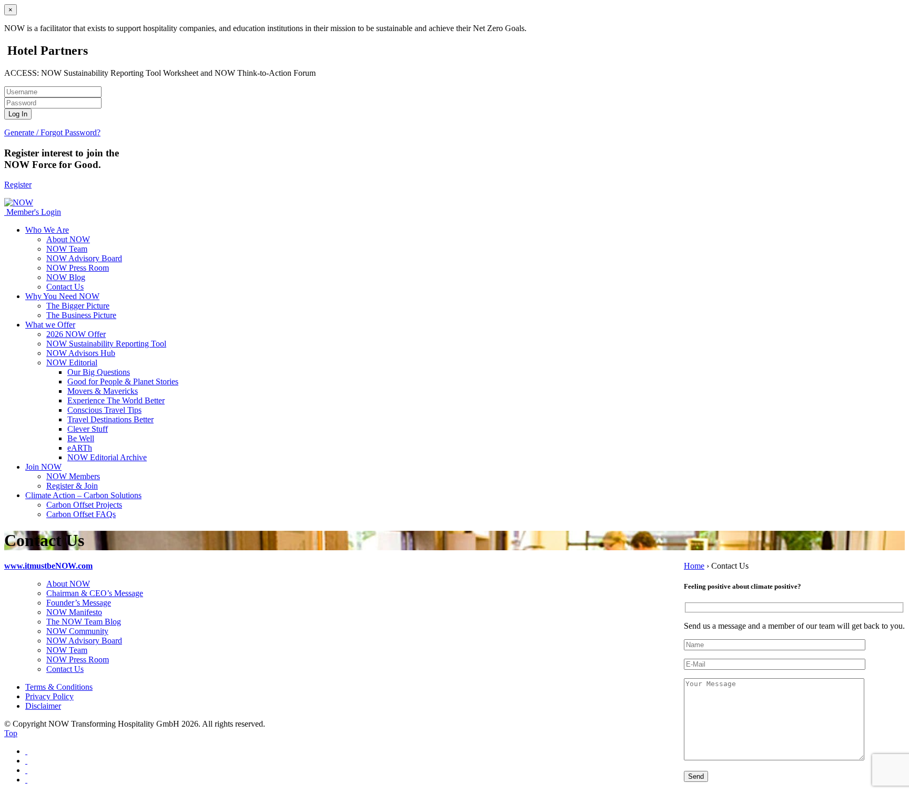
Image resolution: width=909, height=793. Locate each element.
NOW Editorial (71, 362)
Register (18, 184)
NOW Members (73, 476)
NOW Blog (65, 277)
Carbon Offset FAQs (81, 514)
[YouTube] (26, 779)
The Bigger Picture (77, 305)
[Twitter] (26, 760)
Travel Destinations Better (110, 419)
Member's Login (33, 211)
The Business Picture (81, 315)
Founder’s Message (78, 602)
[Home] (5, 211)
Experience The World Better (116, 400)
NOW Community (77, 631)
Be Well (80, 438)
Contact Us (65, 286)
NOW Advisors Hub (80, 353)
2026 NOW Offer (76, 334)
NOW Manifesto (74, 612)
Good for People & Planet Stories (122, 381)
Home (694, 565)
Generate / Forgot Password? (52, 132)
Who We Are (47, 229)
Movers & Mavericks (102, 390)
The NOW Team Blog (83, 621)
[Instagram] (26, 770)
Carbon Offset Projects (84, 504)
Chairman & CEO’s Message (94, 593)
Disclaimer (43, 705)
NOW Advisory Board (84, 258)
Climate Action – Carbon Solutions (83, 495)
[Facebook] (26, 751)
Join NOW (43, 466)
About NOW (68, 239)
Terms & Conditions (59, 686)
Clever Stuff (87, 428)
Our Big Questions (98, 372)
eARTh (79, 447)
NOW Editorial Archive (107, 457)
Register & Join (72, 485)
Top (10, 733)
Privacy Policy (49, 696)
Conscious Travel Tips (104, 409)
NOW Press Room (77, 267)
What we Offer (50, 324)
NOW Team (66, 248)
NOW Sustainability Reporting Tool (106, 343)
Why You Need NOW (62, 296)
